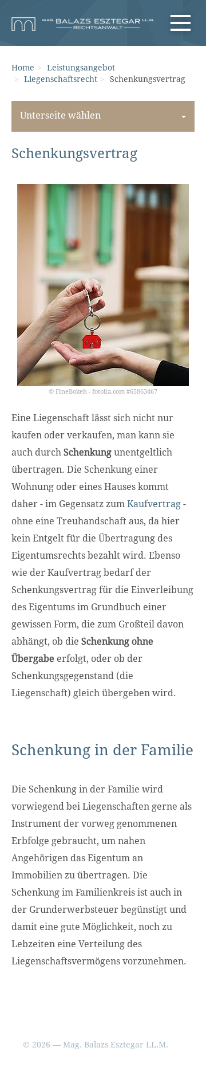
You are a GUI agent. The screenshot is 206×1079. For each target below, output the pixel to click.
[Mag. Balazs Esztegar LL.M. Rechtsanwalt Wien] (82, 24)
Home (22, 67)
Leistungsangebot (81, 67)
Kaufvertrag (154, 504)
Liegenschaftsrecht (60, 79)
